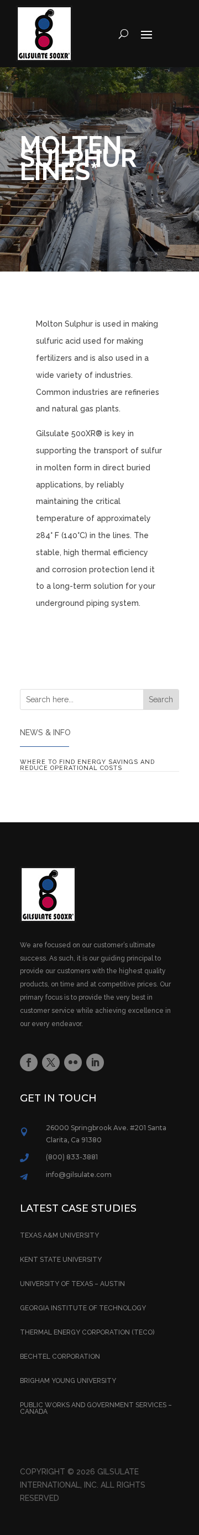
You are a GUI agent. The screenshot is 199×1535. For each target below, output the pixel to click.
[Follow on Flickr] (73, 1062)
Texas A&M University (59, 1235)
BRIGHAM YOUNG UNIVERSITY (68, 1381)
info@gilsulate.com (79, 1174)
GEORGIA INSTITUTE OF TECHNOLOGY (83, 1308)
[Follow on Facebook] (29, 1062)
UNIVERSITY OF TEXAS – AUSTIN (72, 1284)
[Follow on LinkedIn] (95, 1062)
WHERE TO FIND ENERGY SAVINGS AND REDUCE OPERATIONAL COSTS (87, 765)
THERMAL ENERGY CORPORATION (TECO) (87, 1332)
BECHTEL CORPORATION (60, 1356)
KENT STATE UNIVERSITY (61, 1259)
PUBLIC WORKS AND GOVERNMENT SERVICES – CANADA (96, 1408)
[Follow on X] (51, 1062)
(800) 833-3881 (72, 1157)
